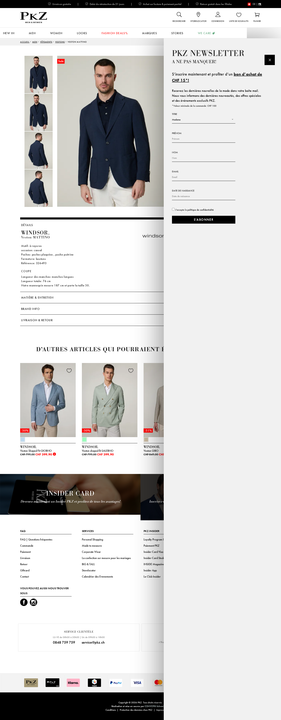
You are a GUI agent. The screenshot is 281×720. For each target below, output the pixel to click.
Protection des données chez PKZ (136, 710)
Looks (82, 33)
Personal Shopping (92, 539)
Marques (149, 33)
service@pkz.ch (93, 642)
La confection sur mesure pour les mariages (106, 558)
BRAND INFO (30, 309)
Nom (175, 152)
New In (8, 33)
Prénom (176, 133)
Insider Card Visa (153, 552)
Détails (27, 225)
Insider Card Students (156, 558)
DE (254, 4)
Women (56, 33)
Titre (174, 114)
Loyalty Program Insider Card (160, 539)
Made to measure (92, 545)
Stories (177, 33)
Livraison (25, 558)
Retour (24, 564)
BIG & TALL (88, 564)
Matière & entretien (37, 297)
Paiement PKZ (151, 545)
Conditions (111, 710)
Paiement (25, 552)
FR (259, 4)
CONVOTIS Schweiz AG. (157, 706)
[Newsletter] (270, 60)
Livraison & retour (37, 320)
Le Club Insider (152, 576)
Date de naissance (183, 190)
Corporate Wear (91, 552)
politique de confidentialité (200, 209)
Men (32, 33)
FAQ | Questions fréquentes (36, 539)
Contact (24, 576)
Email (175, 171)
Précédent (10, 401)
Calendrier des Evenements (97, 576)
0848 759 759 (64, 642)
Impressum (161, 710)
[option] (42, 74)
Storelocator (89, 570)
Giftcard (24, 570)
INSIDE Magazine (154, 564)
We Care (204, 33)
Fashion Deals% (115, 33)
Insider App (150, 570)
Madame (176, 119)
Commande (26, 545)
